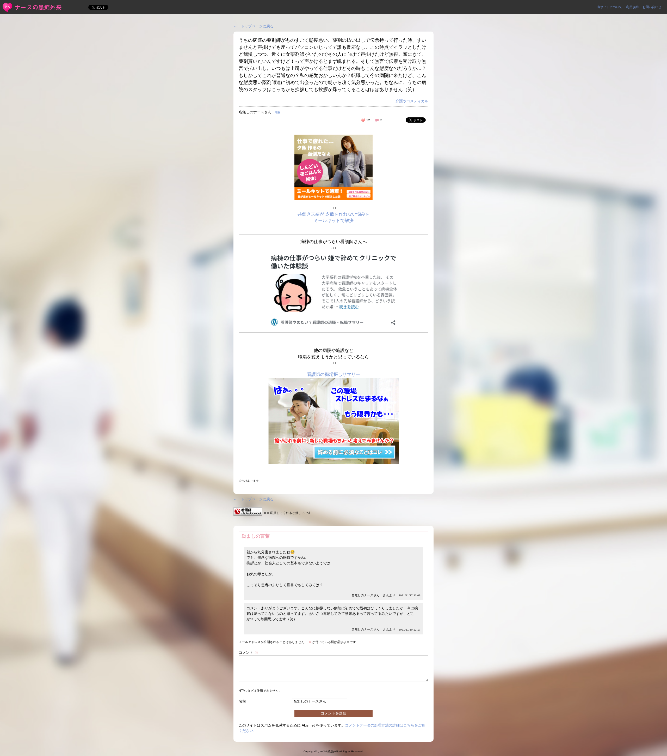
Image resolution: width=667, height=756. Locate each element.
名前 (242, 701)
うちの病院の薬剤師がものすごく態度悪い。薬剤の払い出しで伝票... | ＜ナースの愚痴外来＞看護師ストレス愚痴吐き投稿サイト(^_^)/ (32, 7)
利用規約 (632, 7)
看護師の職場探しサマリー (333, 374)
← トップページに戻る (253, 26)
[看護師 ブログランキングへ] (247, 513)
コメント (248, 652)
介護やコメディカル (412, 101)
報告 (277, 112)
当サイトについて (609, 7)
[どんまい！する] (363, 120)
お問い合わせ (652, 7)
